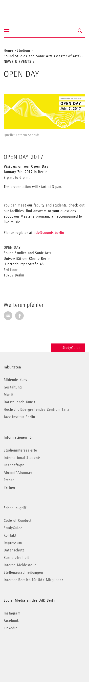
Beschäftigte (14, 464)
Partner (9, 487)
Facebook (11, 620)
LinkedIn (11, 627)
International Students (22, 457)
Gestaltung (13, 387)
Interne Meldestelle (20, 564)
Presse (9, 479)
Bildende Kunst (16, 379)
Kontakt (10, 535)
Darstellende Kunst (19, 401)
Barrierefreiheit (16, 557)
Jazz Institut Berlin (19, 416)
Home (8, 50)
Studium (23, 50)
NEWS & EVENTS (18, 61)
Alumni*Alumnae (18, 472)
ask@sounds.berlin (49, 232)
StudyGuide (71, 347)
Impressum (13, 542)
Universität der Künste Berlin (23, 9)
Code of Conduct (17, 520)
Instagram (12, 613)
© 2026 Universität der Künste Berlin (29, 649)
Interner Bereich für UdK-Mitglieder (33, 579)
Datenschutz (14, 549)
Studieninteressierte (20, 450)
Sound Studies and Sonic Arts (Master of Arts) (42, 55)
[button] (80, 31)
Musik (9, 394)
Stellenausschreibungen (23, 572)
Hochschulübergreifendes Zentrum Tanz (36, 409)
